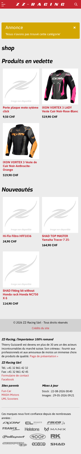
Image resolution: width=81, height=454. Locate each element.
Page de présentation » (44, 356)
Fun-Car (6, 391)
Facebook (8, 379)
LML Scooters (10, 398)
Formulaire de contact (15, 375)
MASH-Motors (10, 394)
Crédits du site (40, 328)
